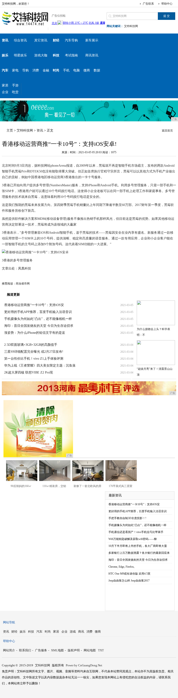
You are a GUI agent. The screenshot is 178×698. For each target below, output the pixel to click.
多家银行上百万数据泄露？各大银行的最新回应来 (139, 552)
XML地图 (57, 650)
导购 (25, 70)
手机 (66, 70)
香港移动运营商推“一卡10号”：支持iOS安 (34, 305)
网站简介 (9, 650)
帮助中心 (166, 3)
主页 (9, 130)
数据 (97, 70)
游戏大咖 (40, 55)
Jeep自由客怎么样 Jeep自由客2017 (128, 580)
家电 (15, 70)
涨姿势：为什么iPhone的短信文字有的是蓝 (34, 332)
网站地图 (90, 650)
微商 (86, 70)
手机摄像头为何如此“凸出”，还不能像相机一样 (38, 319)
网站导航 (9, 622)
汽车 (39, 631)
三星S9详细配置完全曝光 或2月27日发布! (33, 351)
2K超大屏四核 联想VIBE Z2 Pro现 (28, 372)
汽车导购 (71, 40)
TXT (101, 650)
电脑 (76, 70)
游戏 (73, 631)
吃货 (15, 92)
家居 (5, 85)
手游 (15, 85)
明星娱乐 (20, 55)
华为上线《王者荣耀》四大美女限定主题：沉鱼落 (40, 365)
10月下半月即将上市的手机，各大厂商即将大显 (137, 546)
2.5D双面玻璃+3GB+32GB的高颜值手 (30, 344)
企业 (5, 92)
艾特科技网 (131, 26)
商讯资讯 (91, 55)
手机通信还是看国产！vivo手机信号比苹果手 (135, 532)
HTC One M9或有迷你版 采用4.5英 (129, 573)
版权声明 (74, 650)
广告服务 (41, 650)
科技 (31, 631)
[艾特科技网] (25, 26)
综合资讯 (20, 40)
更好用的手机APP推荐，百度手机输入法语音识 (38, 312)
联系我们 (25, 650)
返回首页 (167, 130)
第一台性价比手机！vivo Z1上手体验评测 (33, 358)
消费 (35, 70)
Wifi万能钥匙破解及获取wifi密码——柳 (132, 539)
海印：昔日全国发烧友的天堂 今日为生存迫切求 (38, 326)
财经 (14, 631)
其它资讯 (40, 40)
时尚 (48, 631)
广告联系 (148, 3)
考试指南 (71, 55)
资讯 (40, 130)
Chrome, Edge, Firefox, (121, 566)
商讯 (81, 631)
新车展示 (91, 40)
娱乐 (23, 631)
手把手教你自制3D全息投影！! (127, 518)
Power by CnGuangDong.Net (84, 665)
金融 (46, 70)
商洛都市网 (23, 283)
